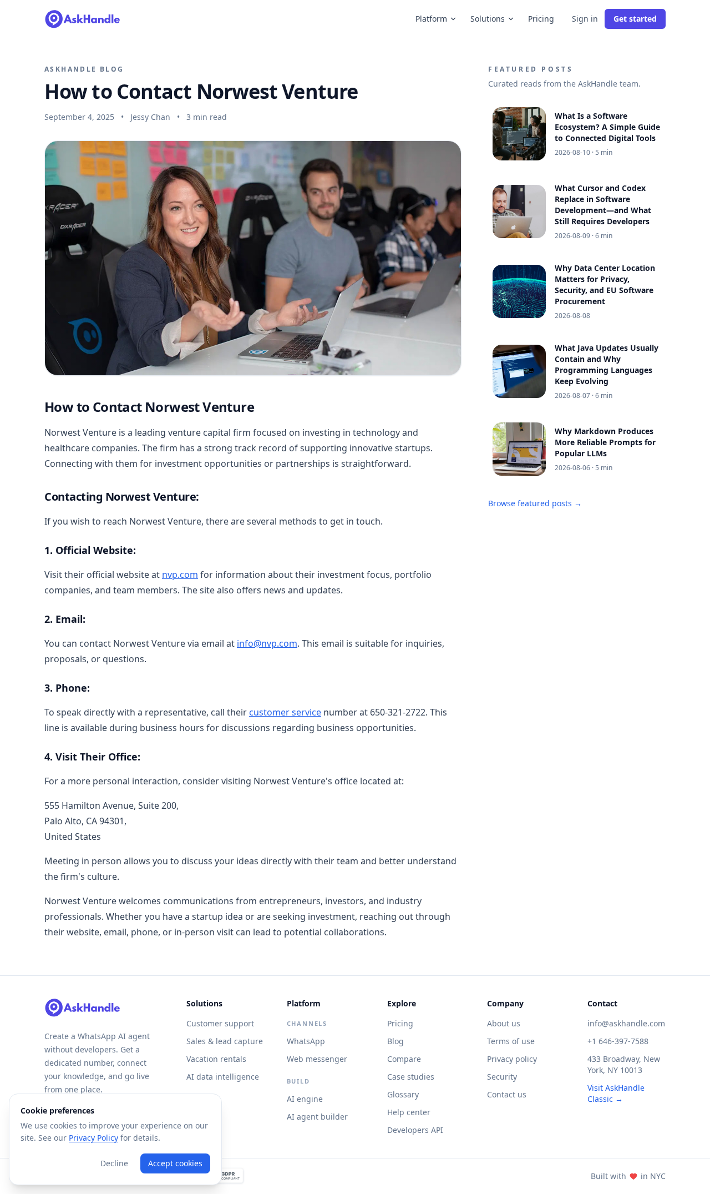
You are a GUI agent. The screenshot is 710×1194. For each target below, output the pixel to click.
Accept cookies (175, 1163)
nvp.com (180, 574)
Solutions (487, 18)
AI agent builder (317, 1116)
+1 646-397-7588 (617, 1041)
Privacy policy (512, 1059)
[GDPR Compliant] (223, 1176)
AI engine (305, 1099)
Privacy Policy (93, 1137)
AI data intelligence (222, 1076)
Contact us (506, 1094)
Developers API (415, 1130)
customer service (285, 712)
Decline (114, 1163)
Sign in (585, 18)
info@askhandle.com (626, 1023)
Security (502, 1076)
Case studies (410, 1076)
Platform (431, 18)
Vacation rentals (216, 1059)
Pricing (541, 18)
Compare (404, 1059)
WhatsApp (306, 1041)
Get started (635, 18)
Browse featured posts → (535, 503)
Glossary (403, 1094)
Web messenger (317, 1059)
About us (503, 1023)
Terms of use (511, 1041)
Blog (395, 1041)
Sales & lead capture (224, 1041)
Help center (408, 1112)
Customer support (220, 1023)
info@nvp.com (267, 643)
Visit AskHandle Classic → (616, 1093)
